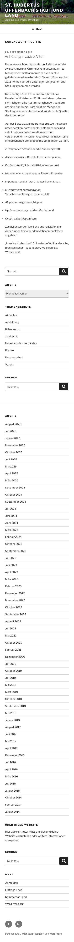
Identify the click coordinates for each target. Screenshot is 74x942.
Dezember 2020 (15, 656)
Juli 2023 (10, 558)
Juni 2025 (11, 459)
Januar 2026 (12, 438)
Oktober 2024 (13, 494)
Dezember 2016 (15, 755)
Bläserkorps (12, 329)
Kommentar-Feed (16, 897)
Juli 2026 (10, 431)
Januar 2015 (12, 790)
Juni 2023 (11, 565)
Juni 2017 (11, 734)
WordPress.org (14, 903)
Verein (9, 364)
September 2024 (15, 501)
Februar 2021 (13, 649)
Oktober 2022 (13, 607)
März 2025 (11, 480)
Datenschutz (12, 933)
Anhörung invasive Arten (25, 56)
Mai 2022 (11, 635)
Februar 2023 (13, 586)
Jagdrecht (11, 336)
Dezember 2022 (15, 593)
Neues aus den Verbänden (21, 343)
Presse (9, 350)
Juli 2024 (10, 508)
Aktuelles (11, 315)
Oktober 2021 (13, 642)
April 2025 (11, 473)
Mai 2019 (10, 684)
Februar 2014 (13, 804)
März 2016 (11, 776)
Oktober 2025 (13, 452)
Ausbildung (12, 322)
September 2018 (15, 706)
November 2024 (15, 487)
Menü (39, 29)
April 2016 (11, 769)
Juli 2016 (10, 762)
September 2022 (15, 614)
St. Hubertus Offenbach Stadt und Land (34, 10)
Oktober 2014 (13, 797)
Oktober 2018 (13, 699)
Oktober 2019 (13, 670)
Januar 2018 (12, 720)
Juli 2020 (10, 663)
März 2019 (11, 692)
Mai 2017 (10, 741)
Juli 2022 (10, 628)
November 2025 (15, 445)
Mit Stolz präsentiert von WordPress (42, 933)
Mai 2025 (11, 466)
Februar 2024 (13, 536)
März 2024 (11, 530)
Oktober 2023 (13, 544)
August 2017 (13, 727)
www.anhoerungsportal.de (29, 64)
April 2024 (11, 523)
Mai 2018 (10, 713)
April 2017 (11, 748)
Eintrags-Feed (13, 890)
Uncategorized (14, 357)
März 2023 (11, 579)
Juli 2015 (10, 783)
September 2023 (15, 551)
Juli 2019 (10, 677)
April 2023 (11, 572)
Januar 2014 (12, 811)
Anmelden (11, 882)
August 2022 (13, 621)
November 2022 (15, 600)
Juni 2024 (11, 515)
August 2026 (13, 424)
